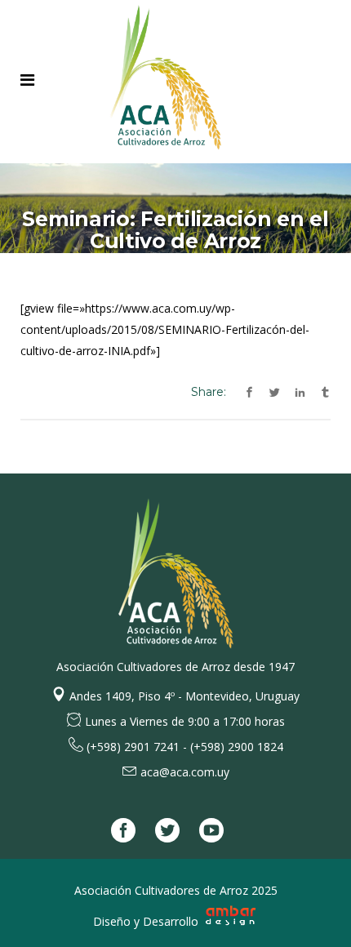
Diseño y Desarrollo (147, 921)
